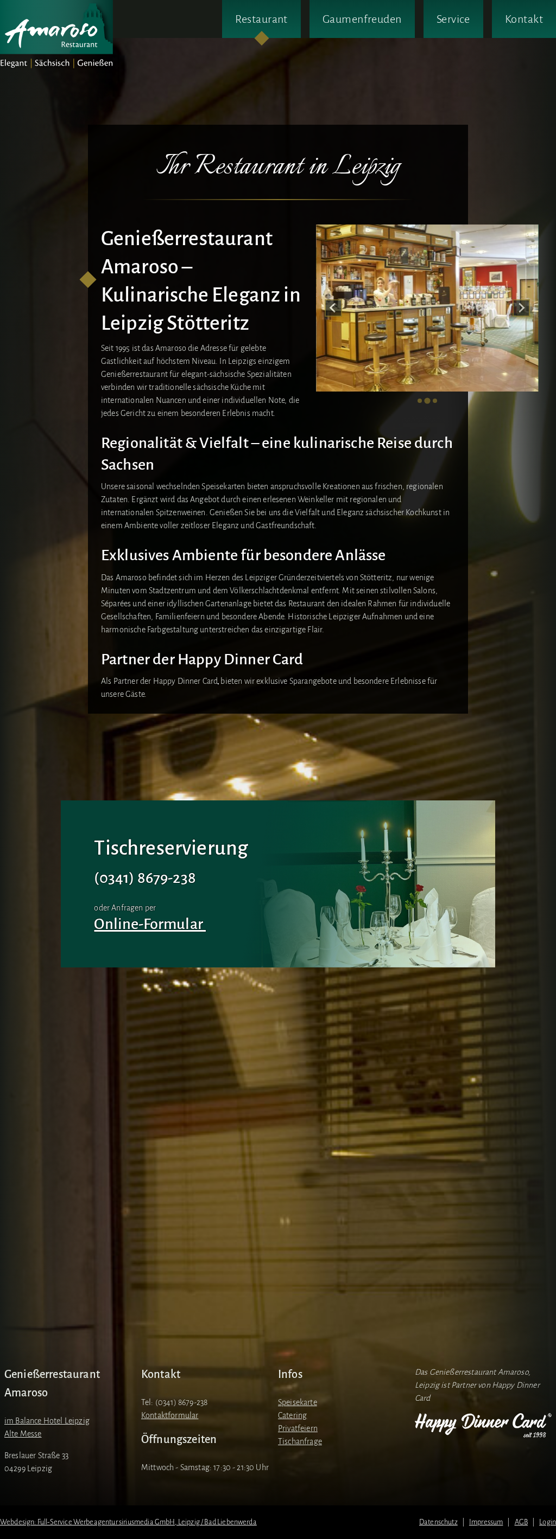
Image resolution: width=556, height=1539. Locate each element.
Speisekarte (297, 1402)
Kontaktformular (169, 1415)
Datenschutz (438, 1522)
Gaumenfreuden (362, 19)
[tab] (420, 401)
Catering (292, 1415)
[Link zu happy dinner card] (483, 1425)
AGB (521, 1522)
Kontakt (524, 19)
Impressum (486, 1522)
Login (547, 1522)
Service (453, 19)
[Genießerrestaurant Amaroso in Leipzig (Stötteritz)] (56, 34)
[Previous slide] (333, 308)
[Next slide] (521, 308)
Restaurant (261, 19)
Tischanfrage (300, 1441)
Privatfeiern (298, 1428)
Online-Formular (150, 924)
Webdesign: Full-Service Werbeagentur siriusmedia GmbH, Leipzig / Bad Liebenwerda (128, 1522)
